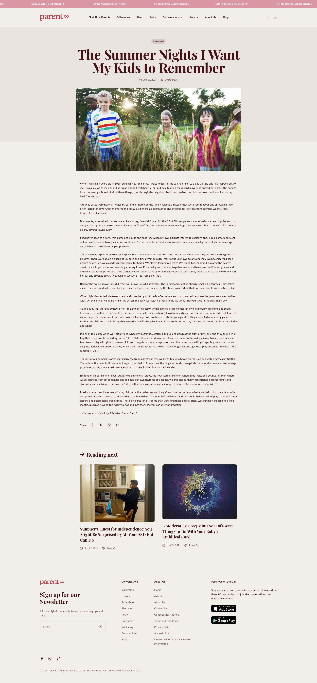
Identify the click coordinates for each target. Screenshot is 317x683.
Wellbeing (127, 627)
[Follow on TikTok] (58, 658)
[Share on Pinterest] (109, 425)
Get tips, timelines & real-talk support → (33, 3)
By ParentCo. (171, 79)
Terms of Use (133, 670)
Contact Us (160, 608)
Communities (129, 633)
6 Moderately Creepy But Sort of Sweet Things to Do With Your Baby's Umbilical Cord (197, 531)
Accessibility (161, 633)
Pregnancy (128, 621)
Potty (153, 17)
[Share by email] (118, 425)
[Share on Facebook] (92, 425)
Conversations (171, 17)
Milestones (123, 17)
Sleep (140, 17)
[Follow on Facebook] (42, 658)
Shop (226, 17)
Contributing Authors (166, 614)
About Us (210, 17)
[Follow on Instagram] (50, 658)
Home (157, 589)
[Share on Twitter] (100, 425)
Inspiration (128, 589)
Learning (126, 596)
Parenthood (158, 41)
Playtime (127, 608)
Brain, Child (129, 413)
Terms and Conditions (166, 621)
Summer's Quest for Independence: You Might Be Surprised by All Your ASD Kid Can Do (116, 534)
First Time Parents (99, 17)
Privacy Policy (162, 627)
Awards (193, 17)
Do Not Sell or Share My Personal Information (173, 641)
